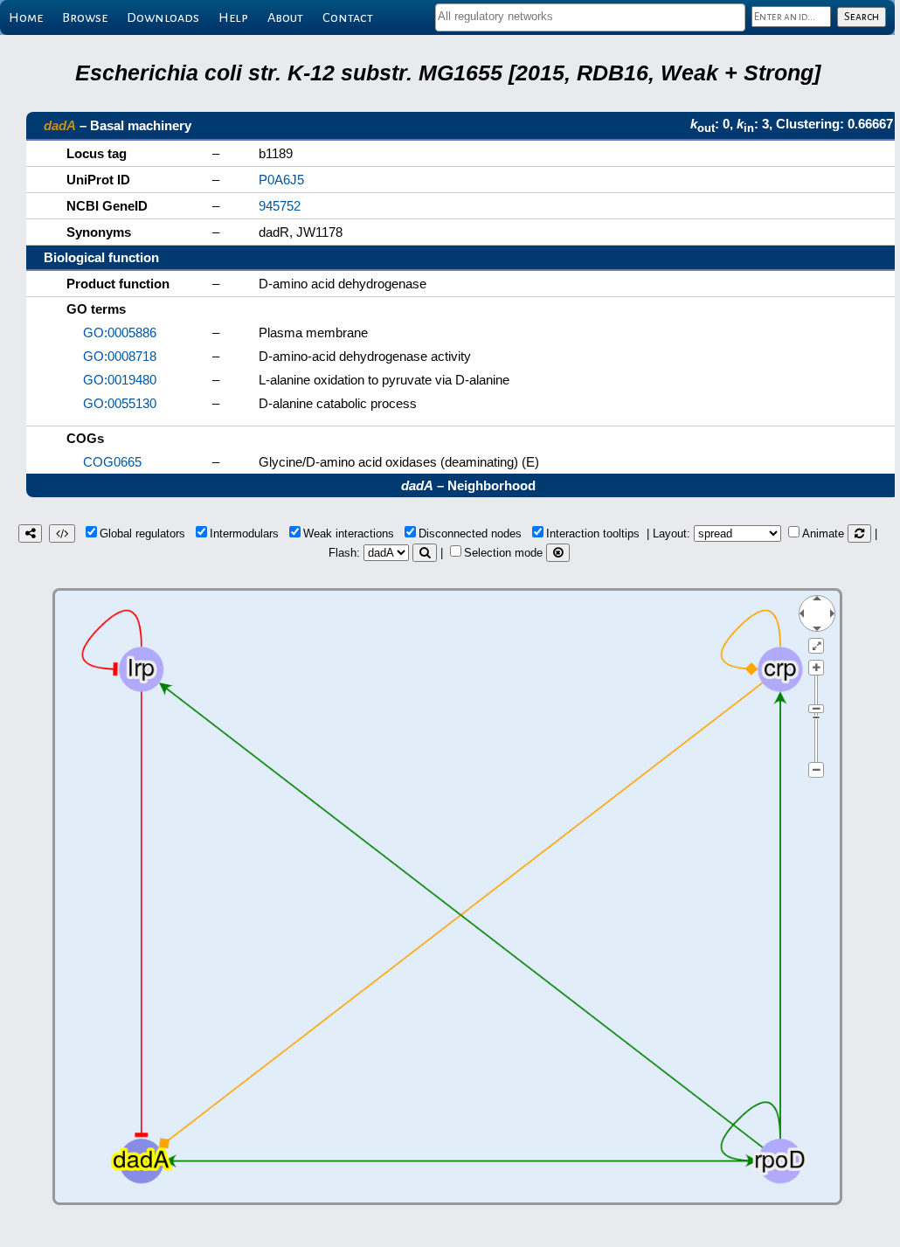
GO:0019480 (119, 379)
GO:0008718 (119, 356)
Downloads (163, 17)
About (285, 17)
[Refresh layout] (859, 533)
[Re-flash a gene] (424, 553)
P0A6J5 (281, 179)
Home (26, 17)
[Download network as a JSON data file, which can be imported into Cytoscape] (62, 533)
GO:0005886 (119, 332)
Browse (84, 17)
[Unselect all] (558, 553)
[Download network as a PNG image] (30, 533)
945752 (280, 205)
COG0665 (112, 461)
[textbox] (590, 16)
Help (233, 17)
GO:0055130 (119, 403)
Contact (347, 17)
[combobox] (590, 17)
